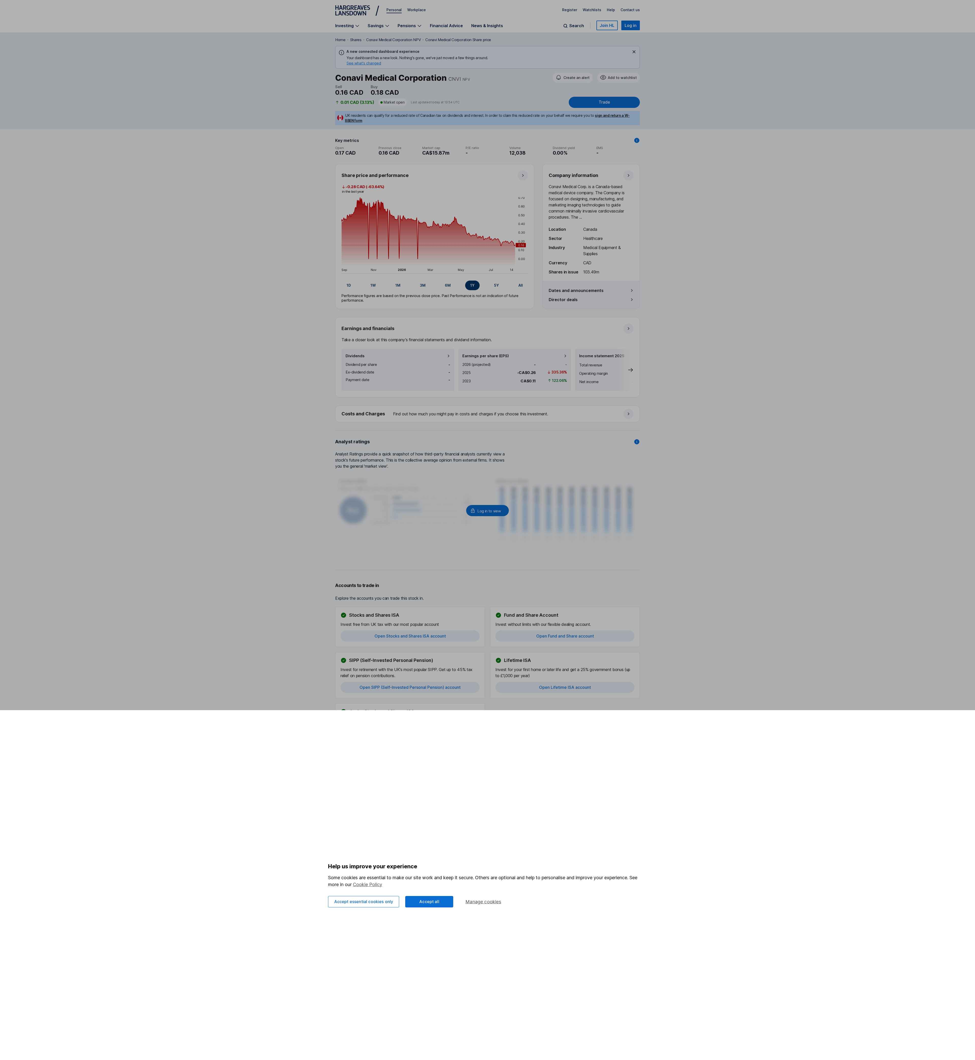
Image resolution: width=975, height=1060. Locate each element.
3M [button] (423, 285)
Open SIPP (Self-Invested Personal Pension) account (410, 687)
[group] (435, 285)
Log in (631, 25)
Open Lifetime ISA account (565, 687)
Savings (376, 25)
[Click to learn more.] (637, 140)
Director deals (563, 299)
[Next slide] (625, 370)
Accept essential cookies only (363, 901)
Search (576, 25)
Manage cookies (483, 901)
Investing (344, 25)
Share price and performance (375, 175)
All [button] (520, 285)
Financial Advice (446, 25)
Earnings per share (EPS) (485, 356)
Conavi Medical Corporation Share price (458, 39)
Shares (356, 39)
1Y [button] (472, 285)
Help (611, 10)
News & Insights (487, 25)
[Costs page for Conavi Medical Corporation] (488, 414)
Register (569, 10)
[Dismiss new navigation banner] (634, 51)
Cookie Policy (367, 884)
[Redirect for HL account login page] (487, 510)
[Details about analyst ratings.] (637, 442)
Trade (604, 102)
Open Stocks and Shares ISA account (410, 636)
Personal (394, 10)
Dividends (355, 356)
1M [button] (397, 285)
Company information (573, 175)
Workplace (416, 10)
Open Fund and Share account (565, 636)
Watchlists (592, 10)
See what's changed (364, 63)
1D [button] (349, 285)
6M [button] (448, 285)
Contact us (630, 10)
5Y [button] (496, 285)
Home (340, 39)
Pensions (407, 25)
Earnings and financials (368, 328)
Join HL (607, 25)
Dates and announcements (576, 290)
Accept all (429, 901)
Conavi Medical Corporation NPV (393, 39)
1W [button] (373, 285)
